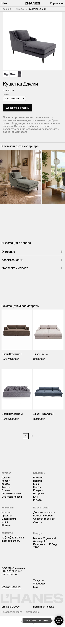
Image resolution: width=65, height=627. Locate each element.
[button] (5, 3)
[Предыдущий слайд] (8, 41)
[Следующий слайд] (57, 41)
